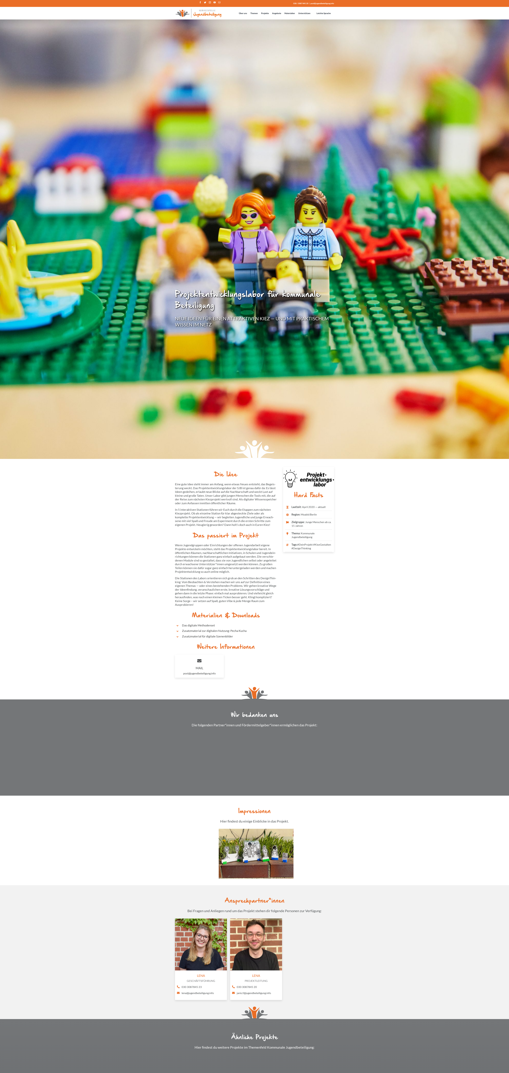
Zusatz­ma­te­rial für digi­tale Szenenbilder (207, 636)
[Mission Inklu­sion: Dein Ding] (295, 1056)
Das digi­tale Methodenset (198, 625)
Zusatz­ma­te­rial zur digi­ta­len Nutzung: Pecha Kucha (214, 631)
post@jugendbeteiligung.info (322, 3)
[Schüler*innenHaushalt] (214, 1056)
